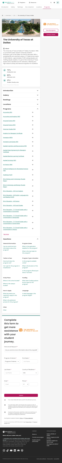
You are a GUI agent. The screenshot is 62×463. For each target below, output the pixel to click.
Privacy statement (29, 418)
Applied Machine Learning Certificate (13, 156)
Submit (21, 395)
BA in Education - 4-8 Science (11, 201)
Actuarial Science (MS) (9, 125)
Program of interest (10, 358)
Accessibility (56, 458)
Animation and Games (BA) (10, 142)
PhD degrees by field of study (52, 444)
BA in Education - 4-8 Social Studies (13, 205)
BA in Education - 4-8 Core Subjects (13, 191)
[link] (26, 15)
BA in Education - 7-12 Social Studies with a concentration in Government (15, 222)
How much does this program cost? (9, 262)
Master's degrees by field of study (53, 438)
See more (6, 234)
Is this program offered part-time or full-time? (30, 271)
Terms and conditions (41, 458)
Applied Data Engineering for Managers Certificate (14, 151)
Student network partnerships (36, 440)
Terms (21, 418)
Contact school (50, 34)
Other (5, 310)
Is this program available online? (29, 262)
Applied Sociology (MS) (9, 160)
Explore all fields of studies (51, 434)
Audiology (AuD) (7, 175)
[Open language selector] (54, 2)
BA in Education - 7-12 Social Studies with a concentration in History (15, 228)
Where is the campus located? (9, 284)
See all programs (51, 30)
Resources (33, 2)
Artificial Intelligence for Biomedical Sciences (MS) (15, 169)
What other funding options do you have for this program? (30, 282)
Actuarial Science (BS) (9, 121)
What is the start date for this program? (29, 252)
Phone (24, 381)
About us (34, 434)
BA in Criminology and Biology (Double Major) (14, 186)
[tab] (5, 7)
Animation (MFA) (8, 137)
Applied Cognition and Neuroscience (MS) (15, 146)
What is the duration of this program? (30, 267)
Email (6, 381)
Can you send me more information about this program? (9, 248)
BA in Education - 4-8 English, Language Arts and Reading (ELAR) (15, 196)
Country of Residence (28, 369)
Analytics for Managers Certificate (12, 133)
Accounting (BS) (7, 112)
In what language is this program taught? (29, 294)
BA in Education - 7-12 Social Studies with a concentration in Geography (15, 216)
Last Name (7, 369)
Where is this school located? (11, 280)
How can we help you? (11, 347)
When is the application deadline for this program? (29, 247)
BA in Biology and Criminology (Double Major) (14, 180)
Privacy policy (50, 458)
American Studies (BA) (9, 129)
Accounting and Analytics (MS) (11, 116)
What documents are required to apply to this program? (10, 295)
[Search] (51, 2)
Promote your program (38, 437)
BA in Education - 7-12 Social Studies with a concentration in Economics (15, 210)
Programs (22, 2)
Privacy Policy (28, 422)
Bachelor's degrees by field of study (52, 441)
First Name (25, 358)
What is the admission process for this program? (10, 301)
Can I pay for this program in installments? (11, 267)
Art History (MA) (7, 164)
